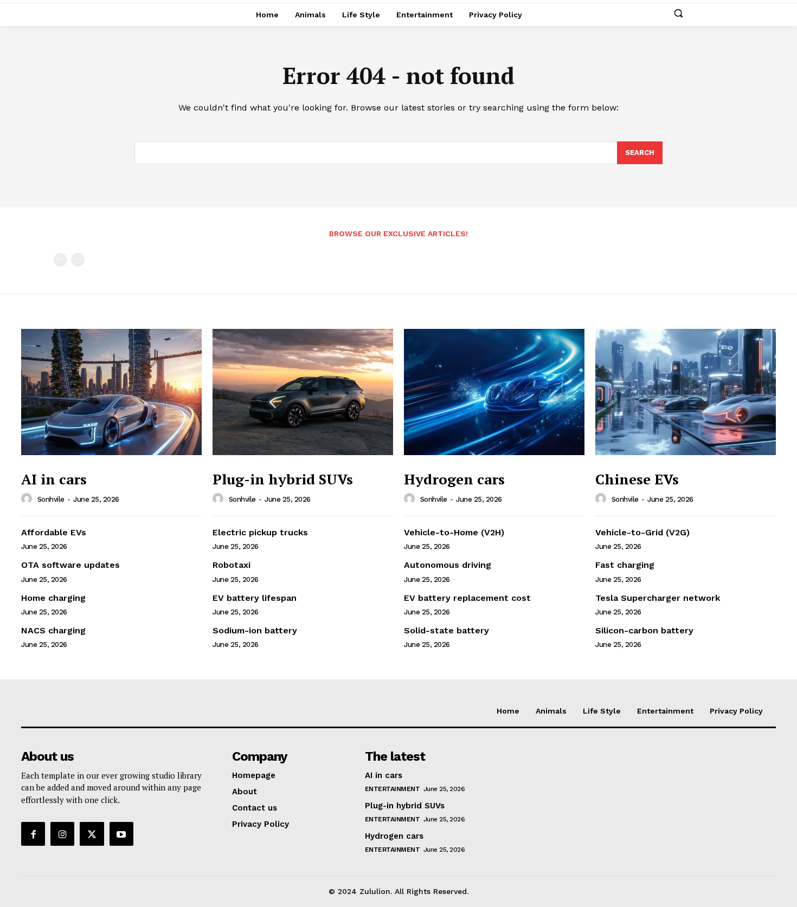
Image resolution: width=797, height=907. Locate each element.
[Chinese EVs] (685, 392)
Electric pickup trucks (260, 532)
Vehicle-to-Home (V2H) (454, 532)
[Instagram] (62, 834)
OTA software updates (70, 565)
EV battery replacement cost (467, 598)
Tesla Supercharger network (657, 598)
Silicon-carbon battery (644, 630)
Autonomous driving (447, 565)
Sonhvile (51, 499)
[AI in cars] (111, 392)
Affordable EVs (53, 532)
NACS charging (53, 630)
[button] (678, 13)
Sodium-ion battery (255, 630)
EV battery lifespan (255, 598)
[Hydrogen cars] (494, 392)
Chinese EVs (637, 479)
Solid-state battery (446, 630)
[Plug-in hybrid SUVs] (303, 392)
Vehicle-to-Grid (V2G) (642, 532)
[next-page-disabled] (78, 260)
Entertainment (392, 789)
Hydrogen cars (454, 479)
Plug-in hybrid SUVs (283, 479)
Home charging (53, 598)
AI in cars (54, 479)
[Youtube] (121, 834)
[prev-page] (60, 260)
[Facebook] (33, 834)
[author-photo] (28, 499)
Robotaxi (231, 565)
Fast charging (624, 565)
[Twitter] (92, 834)
